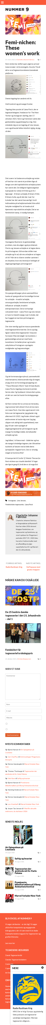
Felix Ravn (11, 778)
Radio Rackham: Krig (14, 567)
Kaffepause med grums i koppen (33, 568)
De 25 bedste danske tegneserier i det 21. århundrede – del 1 (23, 615)
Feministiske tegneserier (15, 504)
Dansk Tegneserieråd (13, 955)
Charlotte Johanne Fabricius (25, 60)
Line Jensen (21, 501)
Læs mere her (10, 943)
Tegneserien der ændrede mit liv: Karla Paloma (26, 871)
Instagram (12, 501)
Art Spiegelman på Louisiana (14, 848)
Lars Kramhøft (13, 804)
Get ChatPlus (13, 757)
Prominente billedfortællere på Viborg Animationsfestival (28, 884)
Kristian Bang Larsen (24, 659)
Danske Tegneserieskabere (15, 960)
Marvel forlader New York (30, 804)
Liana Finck (29, 504)
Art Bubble (9, 973)
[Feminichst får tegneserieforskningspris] (23, 642)
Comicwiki (9, 964)
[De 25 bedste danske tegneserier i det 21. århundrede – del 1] (23, 605)
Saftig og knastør (23, 778)
